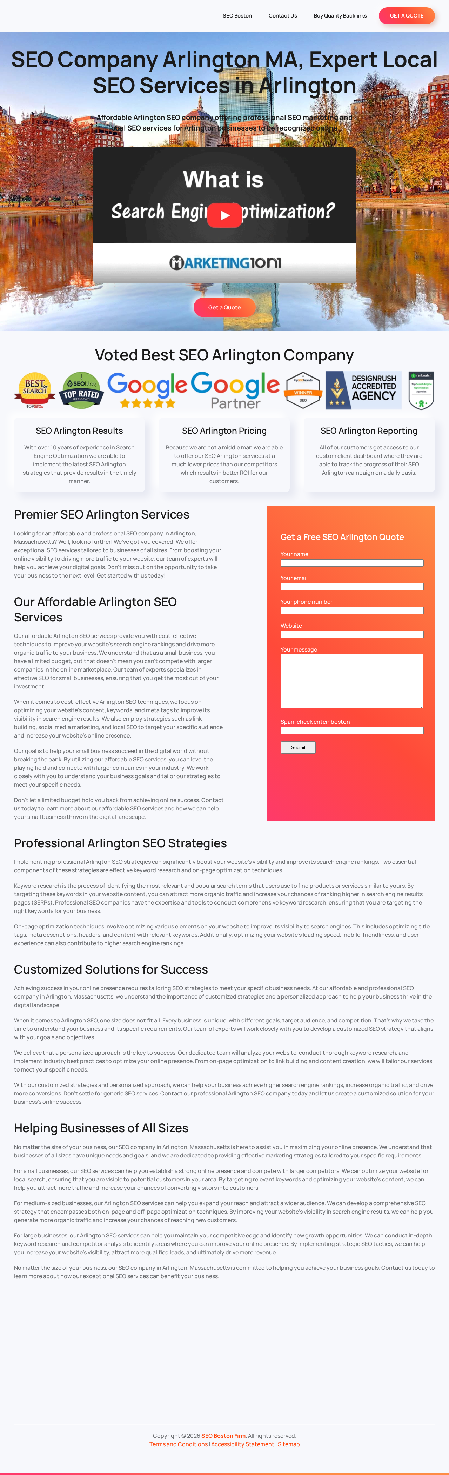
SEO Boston (237, 15)
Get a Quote (224, 307)
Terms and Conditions (178, 1444)
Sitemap (289, 1444)
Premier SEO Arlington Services (101, 514)
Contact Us (283, 15)
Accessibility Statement (242, 1444)
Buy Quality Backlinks (340, 15)
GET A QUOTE (407, 15)
